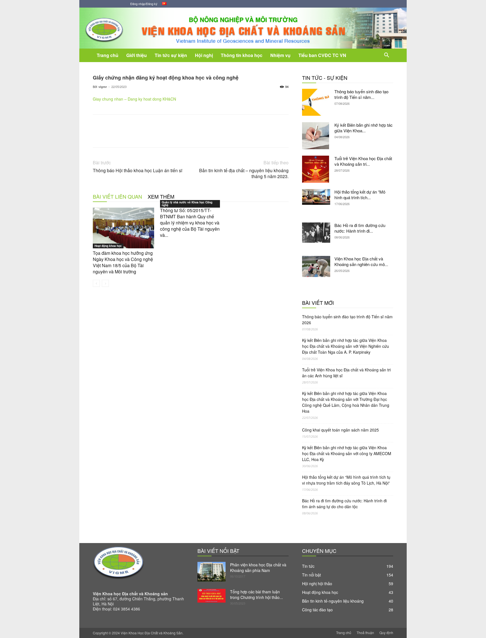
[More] (227, 136)
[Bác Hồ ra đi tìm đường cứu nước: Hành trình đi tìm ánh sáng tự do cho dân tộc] (316, 232)
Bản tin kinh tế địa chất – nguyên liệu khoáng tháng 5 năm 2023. (244, 173)
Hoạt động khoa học (108, 246)
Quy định (386, 632)
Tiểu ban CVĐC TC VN (322, 55)
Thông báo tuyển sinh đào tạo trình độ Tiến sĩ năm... (361, 94)
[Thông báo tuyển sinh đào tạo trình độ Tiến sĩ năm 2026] (316, 102)
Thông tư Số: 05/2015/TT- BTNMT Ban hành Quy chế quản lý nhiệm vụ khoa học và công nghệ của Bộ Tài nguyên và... (190, 222)
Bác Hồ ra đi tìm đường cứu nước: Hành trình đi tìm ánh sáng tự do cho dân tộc (344, 503)
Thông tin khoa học (241, 55)
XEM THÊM (161, 196)
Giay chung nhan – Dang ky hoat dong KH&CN (134, 99)
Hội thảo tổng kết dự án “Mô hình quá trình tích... (359, 194)
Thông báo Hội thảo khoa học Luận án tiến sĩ (137, 170)
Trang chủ (107, 55)
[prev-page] (96, 283)
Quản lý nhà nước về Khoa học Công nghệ (187, 203)
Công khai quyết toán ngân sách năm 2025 (340, 430)
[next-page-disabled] (105, 283)
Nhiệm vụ (280, 55)
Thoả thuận (365, 632)
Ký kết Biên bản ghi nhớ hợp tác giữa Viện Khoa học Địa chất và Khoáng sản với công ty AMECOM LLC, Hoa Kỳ (346, 453)
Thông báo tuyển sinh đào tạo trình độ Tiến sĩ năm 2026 (347, 319)
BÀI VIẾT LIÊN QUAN (117, 196)
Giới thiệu (136, 55)
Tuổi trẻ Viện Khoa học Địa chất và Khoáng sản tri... (363, 161)
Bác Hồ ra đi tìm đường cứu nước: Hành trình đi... (359, 228)
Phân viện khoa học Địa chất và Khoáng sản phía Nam (258, 567)
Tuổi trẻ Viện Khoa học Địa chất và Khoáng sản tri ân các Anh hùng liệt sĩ (346, 372)
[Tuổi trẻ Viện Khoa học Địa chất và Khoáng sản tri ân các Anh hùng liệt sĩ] (316, 169)
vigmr (102, 87)
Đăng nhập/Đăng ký (144, 3)
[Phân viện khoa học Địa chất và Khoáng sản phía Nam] (211, 572)
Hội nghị (204, 55)
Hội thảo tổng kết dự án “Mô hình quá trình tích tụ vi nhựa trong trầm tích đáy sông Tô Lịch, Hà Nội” (346, 480)
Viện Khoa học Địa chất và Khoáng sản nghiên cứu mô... (361, 261)
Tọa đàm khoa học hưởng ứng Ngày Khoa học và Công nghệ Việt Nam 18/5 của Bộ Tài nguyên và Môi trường (123, 262)
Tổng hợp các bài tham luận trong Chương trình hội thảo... (256, 594)
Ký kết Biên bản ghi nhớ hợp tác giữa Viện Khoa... (363, 127)
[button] (386, 55)
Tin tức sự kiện (171, 55)
